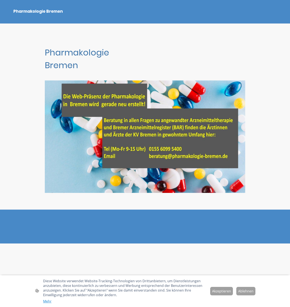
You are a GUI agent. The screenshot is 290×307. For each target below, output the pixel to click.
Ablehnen (245, 291)
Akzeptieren (221, 291)
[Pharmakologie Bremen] (50, 18)
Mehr (47, 301)
